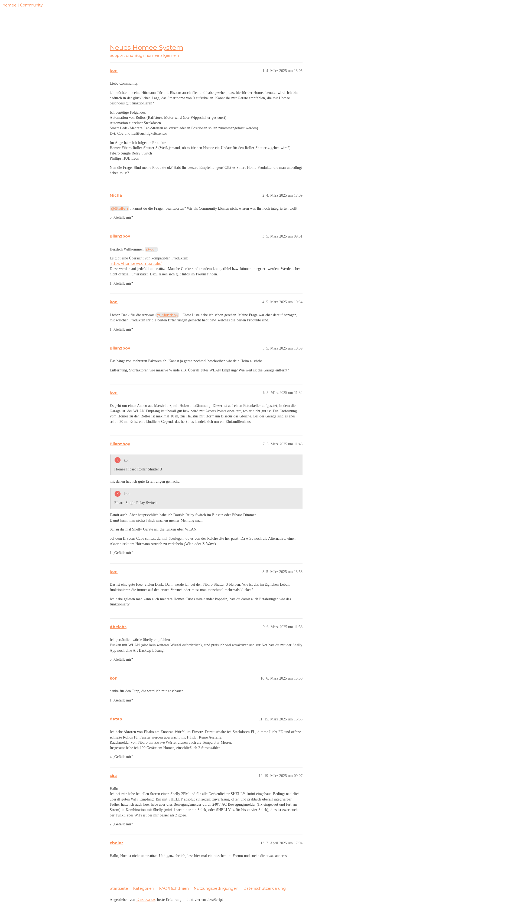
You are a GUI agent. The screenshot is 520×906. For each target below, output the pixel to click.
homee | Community (23, 5)
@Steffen (119, 208)
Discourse (145, 899)
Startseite (119, 888)
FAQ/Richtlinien (174, 888)
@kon (151, 249)
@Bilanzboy (167, 315)
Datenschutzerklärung (264, 888)
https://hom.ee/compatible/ (136, 263)
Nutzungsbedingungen (216, 888)
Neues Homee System (146, 47)
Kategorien (143, 888)
